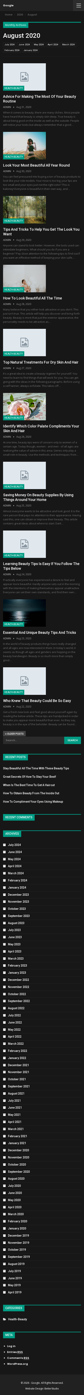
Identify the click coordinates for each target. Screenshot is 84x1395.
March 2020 (16, 1214)
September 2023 (19, 916)
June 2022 (15, 1022)
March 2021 (16, 1129)
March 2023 (16, 958)
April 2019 (14, 1292)
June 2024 (24, 44)
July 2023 (14, 930)
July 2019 (14, 1271)
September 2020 (19, 1171)
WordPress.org (17, 1364)
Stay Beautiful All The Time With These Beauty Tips (36, 768)
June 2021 (15, 1107)
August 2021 (16, 1093)
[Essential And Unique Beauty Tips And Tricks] (24, 613)
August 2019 (16, 1264)
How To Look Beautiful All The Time (32, 298)
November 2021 (18, 1072)
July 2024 (9, 44)
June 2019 (15, 1278)
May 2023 (14, 944)
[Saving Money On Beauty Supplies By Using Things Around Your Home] (24, 475)
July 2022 (14, 1015)
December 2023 (18, 894)
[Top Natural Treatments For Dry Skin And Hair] (24, 342)
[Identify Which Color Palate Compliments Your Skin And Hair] (24, 406)
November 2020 (18, 1157)
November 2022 (18, 987)
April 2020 (14, 1207)
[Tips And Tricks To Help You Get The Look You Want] (24, 209)
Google (8, 5)
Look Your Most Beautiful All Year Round (36, 165)
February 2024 (11, 50)
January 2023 (17, 972)
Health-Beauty (13, 88)
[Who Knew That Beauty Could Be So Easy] (24, 681)
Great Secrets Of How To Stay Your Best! (29, 776)
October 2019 (17, 1249)
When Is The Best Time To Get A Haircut (29, 785)
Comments (18, 1358)
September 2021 (19, 1086)
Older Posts (15, 733)
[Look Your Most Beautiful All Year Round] (24, 145)
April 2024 (53, 44)
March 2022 (16, 1043)
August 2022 (16, 1008)
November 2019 (18, 1242)
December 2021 (18, 1065)
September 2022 (19, 1001)
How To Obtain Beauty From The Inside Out (31, 793)
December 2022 (18, 979)
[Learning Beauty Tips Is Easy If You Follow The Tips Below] (24, 544)
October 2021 (17, 1079)
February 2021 (17, 1136)
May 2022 (14, 1029)
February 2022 (17, 1050)
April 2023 (14, 951)
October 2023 (17, 908)
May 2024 (39, 44)
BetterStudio (51, 1388)
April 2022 (14, 1036)
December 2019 (18, 1235)
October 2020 (17, 1164)
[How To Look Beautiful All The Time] (24, 278)
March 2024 (68, 44)
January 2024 (30, 50)
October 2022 (17, 994)
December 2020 (18, 1150)
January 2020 (17, 1228)
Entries (15, 1352)
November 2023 (18, 901)
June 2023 (15, 937)
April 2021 (14, 1122)
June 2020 (15, 1193)
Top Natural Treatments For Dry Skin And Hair (40, 362)
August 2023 (16, 923)
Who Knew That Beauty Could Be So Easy (37, 701)
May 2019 (14, 1285)
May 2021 (14, 1114)
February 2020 (17, 1221)
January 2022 (17, 1058)
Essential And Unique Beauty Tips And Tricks (39, 632)
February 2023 (17, 965)
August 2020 (16, 1178)
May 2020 (14, 1200)
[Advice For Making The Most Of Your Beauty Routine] (24, 77)
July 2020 (14, 1185)
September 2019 (19, 1256)
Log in (11, 1346)
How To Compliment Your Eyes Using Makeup (33, 801)
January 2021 (17, 1143)
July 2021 (14, 1100)
